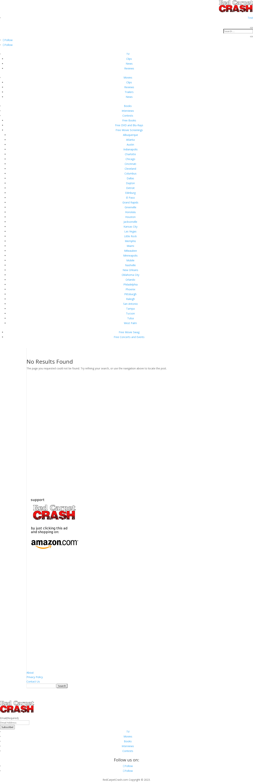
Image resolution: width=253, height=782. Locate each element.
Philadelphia (130, 284)
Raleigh (130, 299)
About (30, 672)
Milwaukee (130, 250)
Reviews (129, 68)
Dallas (130, 178)
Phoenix (130, 289)
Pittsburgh (130, 294)
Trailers (129, 92)
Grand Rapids (130, 202)
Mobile (130, 260)
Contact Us (33, 681)
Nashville (130, 265)
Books (128, 106)
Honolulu (130, 212)
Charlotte (130, 154)
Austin (130, 144)
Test (250, 17)
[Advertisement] (126, 430)
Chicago (130, 159)
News (129, 63)
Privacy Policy (34, 677)
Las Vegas (130, 231)
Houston (130, 217)
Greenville (130, 207)
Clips (129, 59)
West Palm (130, 323)
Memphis (130, 241)
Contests (127, 115)
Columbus (130, 173)
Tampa (130, 308)
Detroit (130, 188)
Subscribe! (7, 727)
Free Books (129, 120)
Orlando (130, 279)
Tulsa (130, 318)
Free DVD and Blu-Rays (129, 125)
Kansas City (130, 226)
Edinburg (130, 193)
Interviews (128, 110)
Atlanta (130, 139)
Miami (130, 246)
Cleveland (130, 168)
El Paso (130, 197)
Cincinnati (130, 164)
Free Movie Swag (129, 332)
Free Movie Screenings (129, 130)
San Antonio (130, 304)
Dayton (130, 183)
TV (127, 54)
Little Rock (130, 236)
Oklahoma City (130, 275)
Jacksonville (130, 221)
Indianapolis (130, 149)
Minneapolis (130, 255)
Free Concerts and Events (129, 337)
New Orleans (130, 270)
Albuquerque (130, 135)
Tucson (130, 313)
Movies (128, 77)
